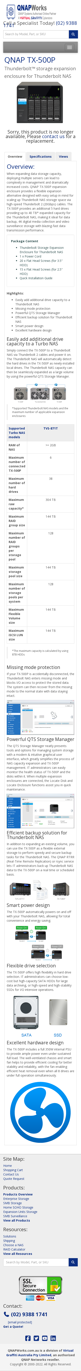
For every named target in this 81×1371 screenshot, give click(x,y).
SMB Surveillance (15, 1216)
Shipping (9, 1241)
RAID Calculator (14, 1249)
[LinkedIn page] (53, 1339)
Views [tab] (63, 156)
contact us (53, 136)
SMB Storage (12, 1203)
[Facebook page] (28, 1339)
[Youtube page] (45, 1339)
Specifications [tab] (41, 156)
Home (7, 1166)
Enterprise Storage (16, 1199)
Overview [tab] (15, 156)
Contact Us (11, 1174)
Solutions (9, 1236)
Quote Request (13, 1179)
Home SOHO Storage (18, 1207)
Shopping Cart (13, 1170)
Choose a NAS (13, 1245)
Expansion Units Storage (20, 1212)
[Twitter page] (36, 1339)
